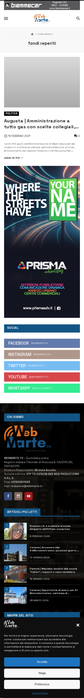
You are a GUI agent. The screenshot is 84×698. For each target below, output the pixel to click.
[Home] (32, 34)
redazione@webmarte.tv (27, 486)
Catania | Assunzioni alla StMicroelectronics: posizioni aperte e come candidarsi (54, 549)
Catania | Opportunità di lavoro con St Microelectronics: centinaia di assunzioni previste (54, 592)
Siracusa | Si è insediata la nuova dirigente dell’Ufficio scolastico (50, 527)
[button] (78, 625)
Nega (42, 673)
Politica (11, 113)
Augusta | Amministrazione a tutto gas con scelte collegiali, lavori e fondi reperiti (39, 124)
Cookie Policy (40, 693)
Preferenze (42, 684)
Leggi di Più (12, 158)
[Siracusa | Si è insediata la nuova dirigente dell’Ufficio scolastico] (15, 531)
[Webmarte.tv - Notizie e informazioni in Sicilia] (42, 18)
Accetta (42, 661)
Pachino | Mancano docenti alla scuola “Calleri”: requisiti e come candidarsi (53, 570)
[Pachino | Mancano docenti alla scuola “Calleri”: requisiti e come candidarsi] (15, 574)
